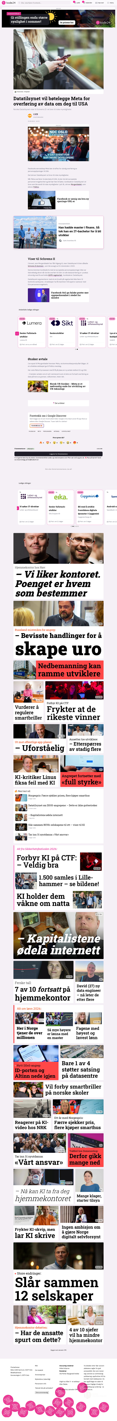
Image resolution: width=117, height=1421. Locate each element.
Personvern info (40, 1384)
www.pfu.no (88, 1390)
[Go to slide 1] (75, 349)
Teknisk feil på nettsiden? (44, 1388)
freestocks (20, 92)
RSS (36, 1366)
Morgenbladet (76, 184)
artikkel (57, 431)
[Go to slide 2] (77, 349)
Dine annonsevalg (42, 1393)
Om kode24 (39, 1370)
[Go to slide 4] (76, 526)
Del (59, 403)
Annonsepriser (40, 1375)
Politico (36, 187)
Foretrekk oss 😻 (37, 425)
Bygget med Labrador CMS (58, 1350)
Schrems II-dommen (36, 266)
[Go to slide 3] (74, 526)
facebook (32, 431)
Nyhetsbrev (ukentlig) (42, 1379)
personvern (47, 431)
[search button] (19, 2)
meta (39, 431)
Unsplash (27, 92)
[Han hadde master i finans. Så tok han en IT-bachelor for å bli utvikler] (35, 232)
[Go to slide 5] (78, 526)
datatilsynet (66, 431)
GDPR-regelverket (55, 275)
